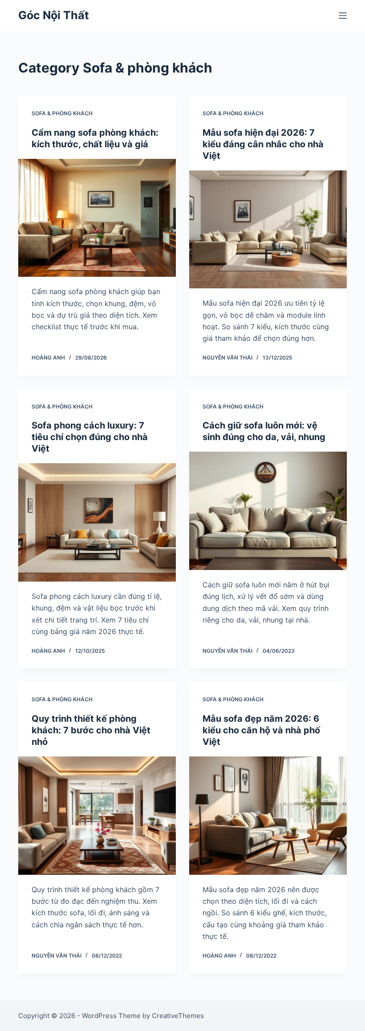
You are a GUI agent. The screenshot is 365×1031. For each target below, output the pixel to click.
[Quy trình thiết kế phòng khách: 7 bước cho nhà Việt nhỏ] (97, 815)
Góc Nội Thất (53, 15)
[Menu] (343, 16)
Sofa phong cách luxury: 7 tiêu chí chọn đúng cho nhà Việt (90, 437)
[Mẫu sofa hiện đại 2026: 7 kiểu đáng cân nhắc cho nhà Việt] (268, 229)
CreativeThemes (178, 1015)
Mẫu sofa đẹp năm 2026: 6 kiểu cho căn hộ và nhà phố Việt (261, 730)
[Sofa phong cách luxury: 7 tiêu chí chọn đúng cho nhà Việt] (97, 522)
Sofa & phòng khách (62, 113)
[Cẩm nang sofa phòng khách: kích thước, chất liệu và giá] (97, 218)
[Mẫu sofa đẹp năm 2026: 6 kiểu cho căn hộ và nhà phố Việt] (268, 815)
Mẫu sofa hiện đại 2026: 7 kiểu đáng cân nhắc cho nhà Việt (263, 144)
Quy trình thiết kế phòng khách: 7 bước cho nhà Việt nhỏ (91, 730)
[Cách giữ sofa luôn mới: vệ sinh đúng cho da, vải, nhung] (268, 511)
